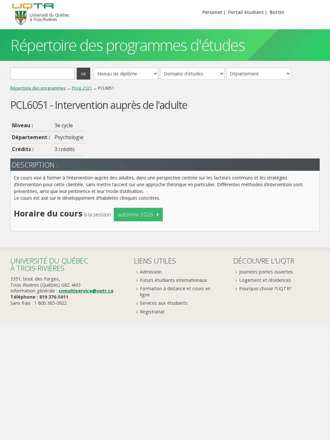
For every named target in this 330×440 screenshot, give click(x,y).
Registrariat (152, 312)
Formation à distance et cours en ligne (175, 291)
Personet (212, 12)
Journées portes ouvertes (266, 272)
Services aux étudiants (164, 303)
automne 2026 (135, 214)
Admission (151, 272)
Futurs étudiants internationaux (173, 280)
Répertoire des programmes (38, 88)
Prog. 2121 (82, 88)
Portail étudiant (246, 12)
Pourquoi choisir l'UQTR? (265, 288)
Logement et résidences (265, 280)
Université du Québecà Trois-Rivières (49, 264)
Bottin (277, 12)
